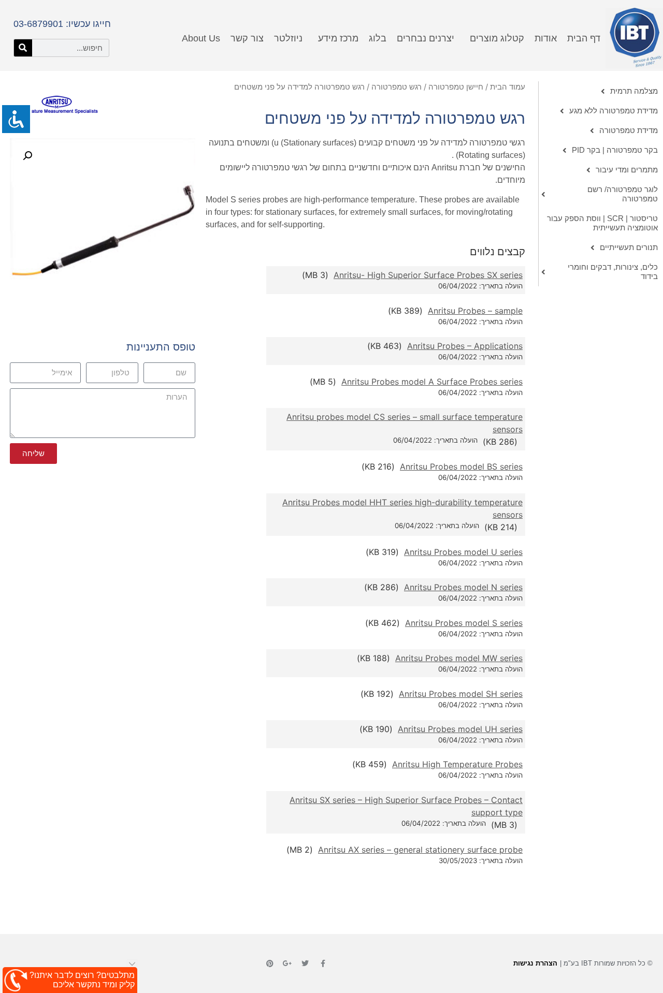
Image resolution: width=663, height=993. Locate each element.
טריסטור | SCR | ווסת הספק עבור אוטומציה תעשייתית (602, 223)
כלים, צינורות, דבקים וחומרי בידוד (613, 271)
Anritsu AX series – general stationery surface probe (420, 849)
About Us (201, 38)
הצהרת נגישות (535, 963)
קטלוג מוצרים (497, 38)
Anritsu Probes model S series (464, 623)
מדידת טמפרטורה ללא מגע (613, 110)
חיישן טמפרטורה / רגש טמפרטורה (427, 87)
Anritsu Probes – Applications (465, 346)
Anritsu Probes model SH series (461, 694)
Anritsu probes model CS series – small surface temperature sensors (404, 423)
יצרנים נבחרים (425, 38)
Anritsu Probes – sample (475, 310)
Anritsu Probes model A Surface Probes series (432, 381)
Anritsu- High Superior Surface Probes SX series (428, 275)
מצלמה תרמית (634, 90)
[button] (27, 156)
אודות (546, 38)
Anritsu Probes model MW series (459, 658)
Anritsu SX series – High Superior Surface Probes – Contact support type (406, 806)
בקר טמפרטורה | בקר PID (615, 149)
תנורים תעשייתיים (629, 247)
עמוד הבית (507, 87)
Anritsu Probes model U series (463, 552)
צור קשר (247, 38)
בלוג (377, 38)
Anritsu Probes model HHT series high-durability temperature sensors (402, 508)
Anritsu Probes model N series (463, 587)
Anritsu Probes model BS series (461, 466)
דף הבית (583, 38)
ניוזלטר (288, 38)
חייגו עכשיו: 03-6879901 (62, 24)
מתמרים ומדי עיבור (627, 169)
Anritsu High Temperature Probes (457, 764)
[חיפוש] (23, 47)
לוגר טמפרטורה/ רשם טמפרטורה (622, 194)
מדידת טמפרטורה (628, 130)
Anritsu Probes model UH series (460, 729)
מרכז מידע (338, 38)
